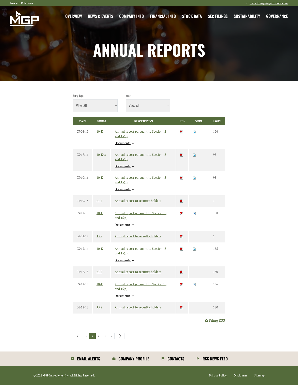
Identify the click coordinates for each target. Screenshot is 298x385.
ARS (99, 201)
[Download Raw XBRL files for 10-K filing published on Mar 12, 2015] (194, 213)
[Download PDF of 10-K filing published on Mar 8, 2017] (181, 131)
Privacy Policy (218, 375)
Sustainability (247, 16)
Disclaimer (240, 375)
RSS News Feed (215, 359)
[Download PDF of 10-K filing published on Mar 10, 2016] (181, 177)
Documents (125, 143)
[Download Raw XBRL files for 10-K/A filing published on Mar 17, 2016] (194, 154)
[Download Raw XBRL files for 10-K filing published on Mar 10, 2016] (194, 177)
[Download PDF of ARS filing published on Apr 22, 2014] (181, 236)
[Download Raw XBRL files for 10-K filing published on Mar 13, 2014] (194, 249)
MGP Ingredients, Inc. (56, 375)
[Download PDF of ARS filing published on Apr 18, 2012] (181, 307)
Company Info (131, 16)
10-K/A (101, 154)
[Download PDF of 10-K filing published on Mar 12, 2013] (181, 284)
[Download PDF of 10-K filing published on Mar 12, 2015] (181, 213)
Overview (73, 16)
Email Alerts (88, 359)
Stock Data (192, 16)
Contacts (175, 359)
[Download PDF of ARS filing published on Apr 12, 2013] (181, 272)
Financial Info (163, 16)
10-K (99, 131)
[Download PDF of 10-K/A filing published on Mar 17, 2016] (181, 154)
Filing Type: (78, 95)
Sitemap (259, 375)
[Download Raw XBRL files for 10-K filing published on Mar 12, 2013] (194, 284)
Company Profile (133, 359)
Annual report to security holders (138, 201)
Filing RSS (214, 320)
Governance (277, 16)
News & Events (100, 16)
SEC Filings (218, 16)
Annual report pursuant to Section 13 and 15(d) (140, 133)
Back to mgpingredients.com (269, 3)
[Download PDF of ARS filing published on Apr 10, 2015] (181, 201)
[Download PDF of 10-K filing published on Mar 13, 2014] (181, 249)
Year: (128, 95)
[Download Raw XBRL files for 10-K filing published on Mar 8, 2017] (194, 131)
